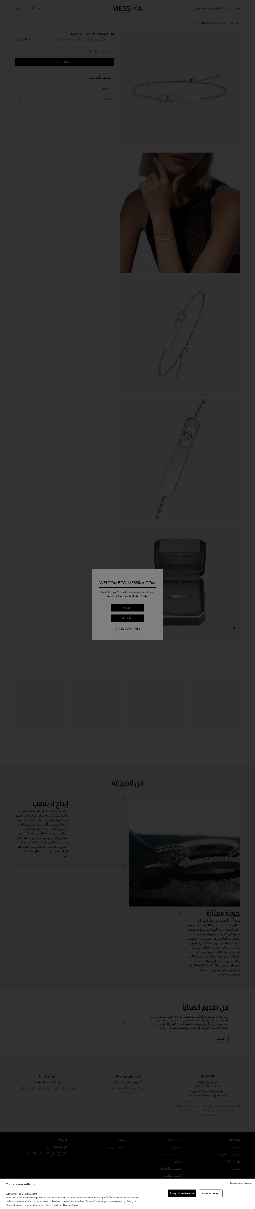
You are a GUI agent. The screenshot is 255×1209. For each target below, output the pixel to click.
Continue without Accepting (241, 1183)
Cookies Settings (211, 1193)
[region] (127, 1193)
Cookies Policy (70, 1205)
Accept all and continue (182, 1193)
